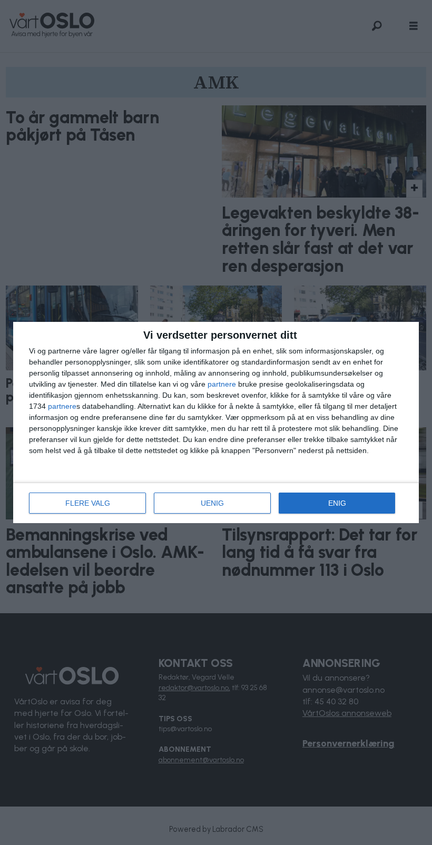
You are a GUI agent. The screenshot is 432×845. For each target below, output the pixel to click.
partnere (222, 384)
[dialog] (216, 422)
